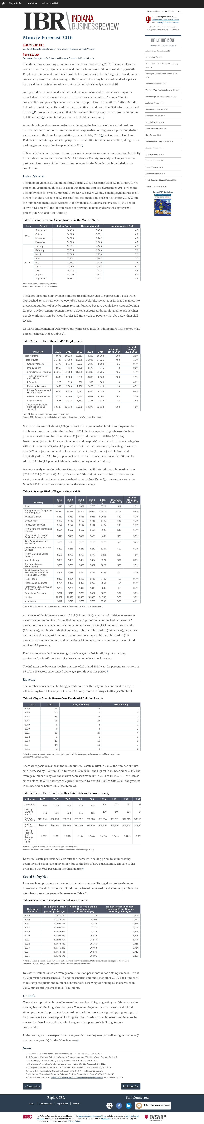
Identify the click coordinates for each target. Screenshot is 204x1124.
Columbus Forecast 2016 (155, 115)
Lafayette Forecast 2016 (154, 154)
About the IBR (50, 3)
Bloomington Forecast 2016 (156, 109)
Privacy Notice (74, 1121)
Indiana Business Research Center (165, 19)
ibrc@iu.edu (105, 1119)
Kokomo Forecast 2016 (154, 148)
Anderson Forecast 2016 (154, 103)
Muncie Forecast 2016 (154, 167)
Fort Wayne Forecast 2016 (155, 128)
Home (31, 1103)
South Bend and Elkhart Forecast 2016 (160, 180)
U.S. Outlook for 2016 (154, 57)
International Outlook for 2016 (157, 51)
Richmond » (131, 1086)
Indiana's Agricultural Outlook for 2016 (161, 96)
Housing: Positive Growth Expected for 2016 (161, 75)
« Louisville (32, 1086)
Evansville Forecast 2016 (155, 122)
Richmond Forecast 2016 (155, 173)
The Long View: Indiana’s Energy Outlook (162, 90)
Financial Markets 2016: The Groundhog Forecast (161, 65)
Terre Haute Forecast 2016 (155, 186)
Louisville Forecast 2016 (155, 160)
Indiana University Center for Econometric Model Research (77, 1078)
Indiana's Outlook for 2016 (156, 83)
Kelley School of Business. (168, 22)
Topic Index (15, 3)
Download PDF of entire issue (163, 192)
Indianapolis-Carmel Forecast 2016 (159, 141)
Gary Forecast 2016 (153, 135)
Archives (32, 3)
